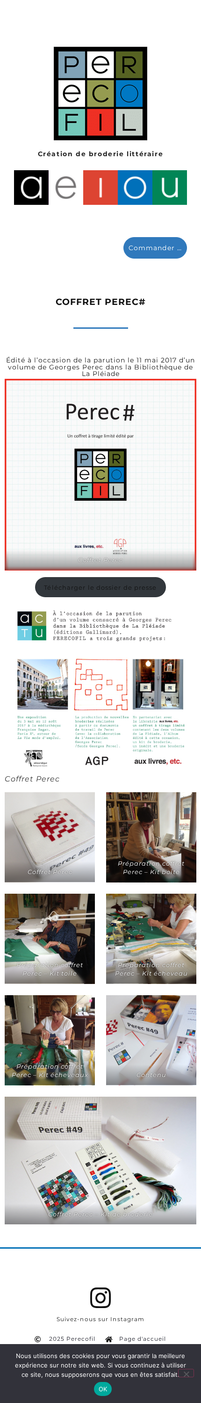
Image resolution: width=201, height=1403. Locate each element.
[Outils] (135, 187)
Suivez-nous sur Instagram (101, 1319)
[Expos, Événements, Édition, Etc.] (66, 187)
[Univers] (169, 187)
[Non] (186, 1373)
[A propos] (31, 187)
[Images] (100, 187)
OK (103, 1389)
